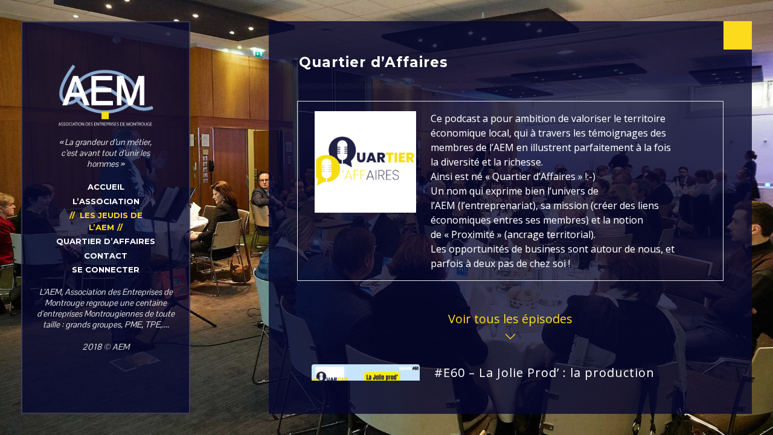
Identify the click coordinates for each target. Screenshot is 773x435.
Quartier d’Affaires (105, 241)
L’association (106, 201)
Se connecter (106, 269)
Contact (105, 255)
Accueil (106, 187)
